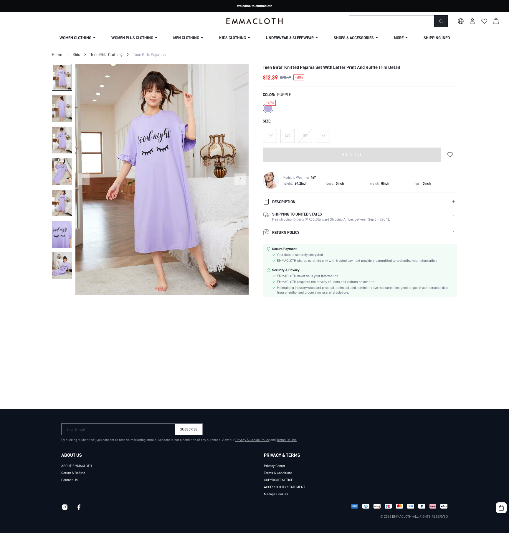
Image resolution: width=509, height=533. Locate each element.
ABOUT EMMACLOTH (76, 466)
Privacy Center (274, 466)
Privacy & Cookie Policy (252, 440)
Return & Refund (73, 473)
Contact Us (69, 480)
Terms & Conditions (278, 473)
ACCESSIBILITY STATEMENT (284, 487)
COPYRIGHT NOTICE (278, 480)
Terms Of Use (287, 440)
